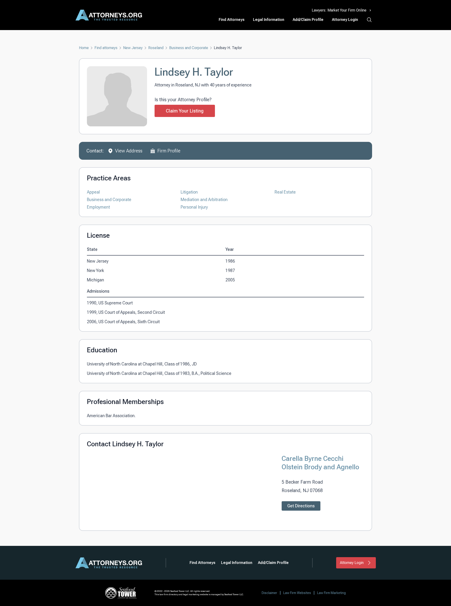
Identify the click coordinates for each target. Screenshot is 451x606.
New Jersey (133, 48)
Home (84, 48)
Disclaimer (269, 593)
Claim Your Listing (185, 111)
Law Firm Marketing (331, 593)
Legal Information (268, 19)
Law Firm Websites (297, 593)
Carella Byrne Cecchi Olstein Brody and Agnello (320, 462)
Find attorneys (105, 48)
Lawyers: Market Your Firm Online (339, 10)
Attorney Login (345, 19)
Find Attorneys (232, 19)
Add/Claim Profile (308, 19)
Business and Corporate (188, 48)
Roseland (155, 48)
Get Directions (301, 505)
